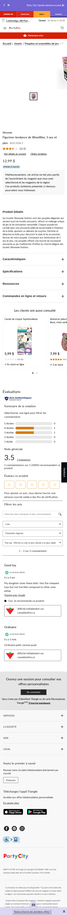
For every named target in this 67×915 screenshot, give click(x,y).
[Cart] (62, 28)
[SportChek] (25, 14)
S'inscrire (10, 780)
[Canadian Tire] (8, 14)
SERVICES (8, 715)
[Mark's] (42, 14)
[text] (25, 360)
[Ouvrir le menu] (5, 28)
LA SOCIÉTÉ (9, 726)
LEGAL (7, 749)
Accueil (7, 43)
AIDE (5, 738)
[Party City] (58, 14)
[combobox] (35, 543)
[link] (15, 149)
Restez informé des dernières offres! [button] (32, 912)
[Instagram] (22, 828)
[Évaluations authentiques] (18, 398)
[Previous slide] (4, 6)
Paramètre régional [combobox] (14, 533)
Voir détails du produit (15, 154)
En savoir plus (11, 803)
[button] (33, 373)
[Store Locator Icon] (3, 20)
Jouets (18, 43)
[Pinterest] (14, 828)
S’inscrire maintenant (39, 703)
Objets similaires (39, 154)
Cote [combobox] (7, 524)
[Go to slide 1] (33, 96)
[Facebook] (6, 828)
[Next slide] (62, 6)
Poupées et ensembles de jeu (42, 43)
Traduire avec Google (14, 595)
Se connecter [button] (33, 692)
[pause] (8, 6)
